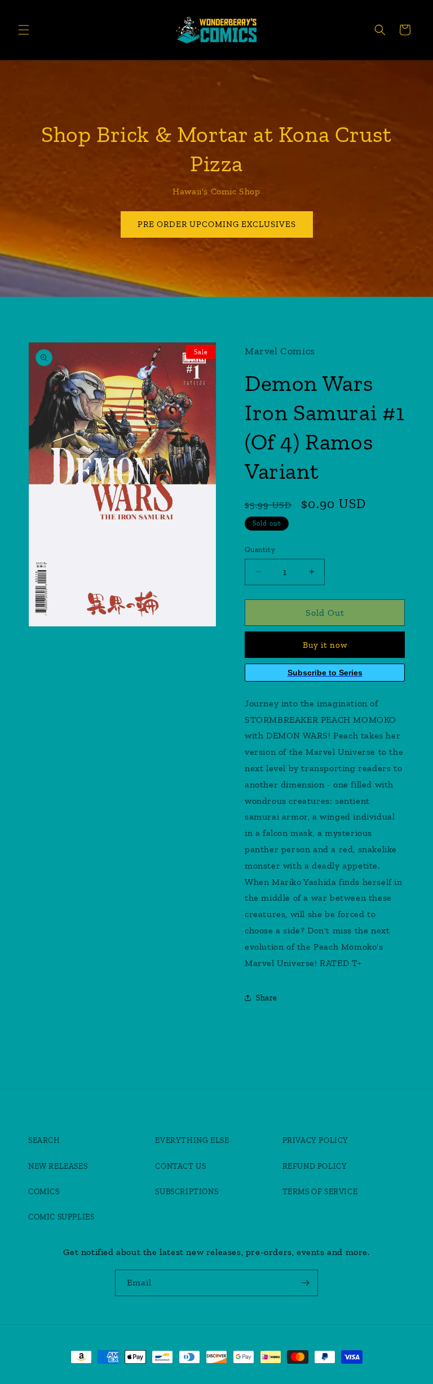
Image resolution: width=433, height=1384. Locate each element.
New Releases (57, 1166)
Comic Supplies (61, 1217)
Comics (44, 1191)
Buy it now (325, 645)
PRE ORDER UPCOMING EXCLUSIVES (217, 224)
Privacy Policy (315, 1140)
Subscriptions (186, 1191)
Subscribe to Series (325, 672)
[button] (23, 29)
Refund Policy (314, 1166)
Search (44, 1140)
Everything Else (192, 1140)
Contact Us (180, 1166)
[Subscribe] (305, 1283)
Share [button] (266, 998)
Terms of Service (320, 1191)
